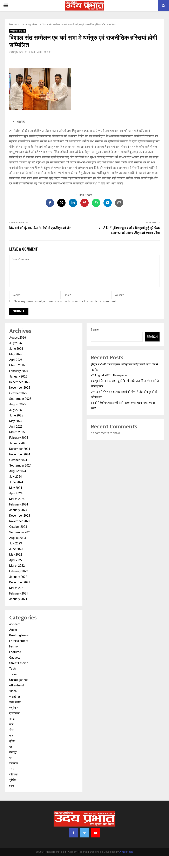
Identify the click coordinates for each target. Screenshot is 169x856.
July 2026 (15, 343)
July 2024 (15, 476)
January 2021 (18, 599)
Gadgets (14, 657)
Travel (13, 674)
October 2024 (18, 460)
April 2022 (15, 560)
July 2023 (15, 543)
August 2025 (17, 404)
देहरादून (13, 752)
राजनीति (13, 763)
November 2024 (19, 454)
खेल (11, 724)
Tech (12, 668)
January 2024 (18, 510)
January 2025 (18, 443)
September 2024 (20, 465)
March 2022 (17, 565)
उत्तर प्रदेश (15, 702)
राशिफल (13, 774)
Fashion (14, 646)
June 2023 (16, 549)
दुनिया (12, 741)
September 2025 (20, 398)
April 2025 (15, 426)
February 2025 (18, 437)
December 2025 (19, 382)
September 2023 (20, 532)
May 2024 (15, 487)
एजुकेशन (13, 707)
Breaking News (19, 635)
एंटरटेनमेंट (14, 713)
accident (14, 624)
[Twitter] (84, 832)
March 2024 (17, 499)
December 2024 (19, 448)
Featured (15, 652)
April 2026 (15, 359)
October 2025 (18, 393)
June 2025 (16, 415)
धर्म (10, 757)
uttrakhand (16, 685)
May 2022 (15, 554)
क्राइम (12, 718)
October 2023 (18, 526)
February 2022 (18, 571)
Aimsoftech (126, 851)
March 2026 (17, 365)
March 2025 (17, 432)
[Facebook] (73, 832)
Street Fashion (18, 663)
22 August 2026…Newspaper (109, 375)
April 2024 (15, 493)
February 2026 (18, 371)
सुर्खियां (12, 780)
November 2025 (19, 387)
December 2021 (19, 582)
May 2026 (15, 354)
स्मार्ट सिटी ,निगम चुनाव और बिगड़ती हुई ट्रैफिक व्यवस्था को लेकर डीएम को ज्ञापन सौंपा (129, 230)
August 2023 (17, 537)
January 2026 (18, 376)
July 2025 (15, 410)
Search (95, 329)
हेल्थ (11, 785)
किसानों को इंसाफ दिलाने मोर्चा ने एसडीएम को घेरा (41, 228)
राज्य (11, 768)
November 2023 (19, 521)
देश (11, 746)
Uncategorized (17, 31)
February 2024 (18, 504)
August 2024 (17, 471)
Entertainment (18, 641)
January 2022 (18, 576)
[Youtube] (95, 832)
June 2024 (16, 482)
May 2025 (15, 421)
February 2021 (18, 593)
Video (13, 691)
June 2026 (16, 348)
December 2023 (19, 515)
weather (14, 696)
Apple (13, 629)
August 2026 (17, 337)
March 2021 (17, 588)
